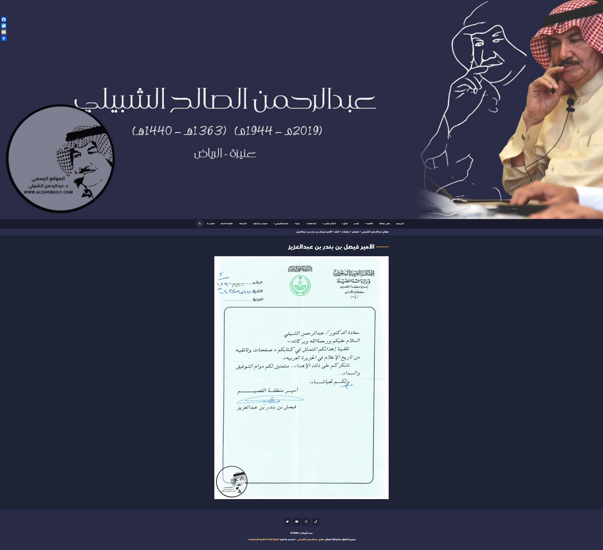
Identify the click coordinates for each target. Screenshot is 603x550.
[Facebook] (4, 19)
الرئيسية (400, 223)
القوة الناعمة (227, 223)
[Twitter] (4, 26)
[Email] (4, 32)
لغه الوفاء (311, 223)
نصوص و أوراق (261, 223)
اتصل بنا (211, 223)
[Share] (4, 38)
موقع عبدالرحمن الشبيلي (310, 539)
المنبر (356, 223)
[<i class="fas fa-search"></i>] (200, 224)
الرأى (345, 223)
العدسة (243, 223)
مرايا (298, 223)
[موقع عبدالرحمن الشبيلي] (301, 109)
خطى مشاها (384, 223)
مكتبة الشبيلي (281, 223)
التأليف (369, 223)
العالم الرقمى (330, 223)
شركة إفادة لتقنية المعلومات (263, 539)
